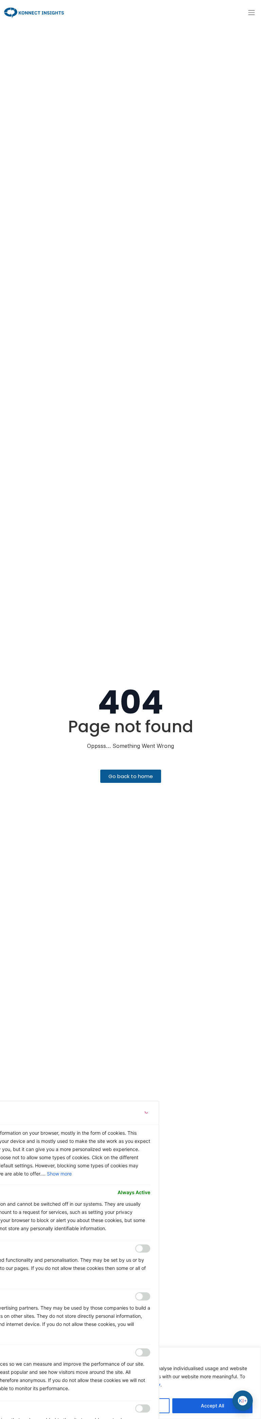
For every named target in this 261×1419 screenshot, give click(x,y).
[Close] (146, 1113)
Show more (59, 1173)
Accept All (212, 1405)
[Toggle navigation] (251, 12)
